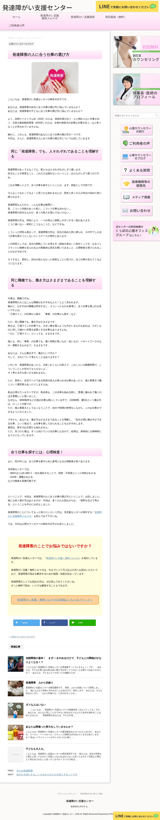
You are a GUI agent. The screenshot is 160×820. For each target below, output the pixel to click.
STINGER (112, 814)
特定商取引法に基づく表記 (91, 794)
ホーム (16, 17)
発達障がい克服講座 (83, 17)
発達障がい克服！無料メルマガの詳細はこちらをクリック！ (55, 599)
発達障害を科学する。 (80, 806)
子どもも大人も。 (36, 748)
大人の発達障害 (24, 770)
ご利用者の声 (17, 25)
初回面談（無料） (116, 17)
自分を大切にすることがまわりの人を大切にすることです (46, 774)
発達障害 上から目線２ (39, 682)
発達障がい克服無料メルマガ (49, 17)
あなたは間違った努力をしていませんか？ (49, 726)
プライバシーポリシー (67, 794)
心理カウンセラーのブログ (23, 637)
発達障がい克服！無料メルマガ (62, 558)
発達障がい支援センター (80, 801)
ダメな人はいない (36, 704)
